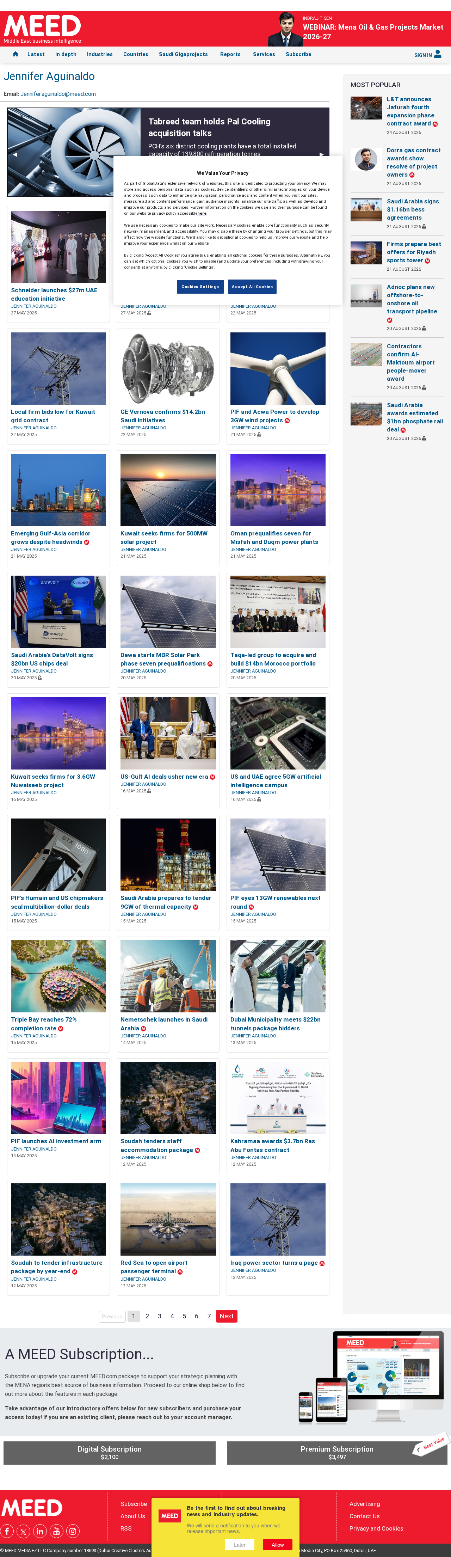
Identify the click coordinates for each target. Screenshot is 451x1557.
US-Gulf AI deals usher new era (165, 776)
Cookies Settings (200, 286)
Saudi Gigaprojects (183, 54)
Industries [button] (100, 54)
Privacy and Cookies (376, 1528)
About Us (133, 1516)
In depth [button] (65, 54)
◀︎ (18, 154)
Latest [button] (36, 54)
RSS (126, 1528)
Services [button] (264, 54)
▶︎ (324, 154)
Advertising (365, 1503)
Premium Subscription (373, 1450)
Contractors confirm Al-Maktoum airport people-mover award (411, 362)
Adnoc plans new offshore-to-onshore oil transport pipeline (412, 299)
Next (228, 1316)
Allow (278, 1544)
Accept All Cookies (252, 286)
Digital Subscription (110, 1452)
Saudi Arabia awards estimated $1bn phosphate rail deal (415, 417)
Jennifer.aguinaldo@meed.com (58, 94)
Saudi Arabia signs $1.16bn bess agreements (413, 209)
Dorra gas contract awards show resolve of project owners (414, 162)
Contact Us (365, 1516)
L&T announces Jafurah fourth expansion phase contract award (410, 111)
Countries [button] (135, 54)
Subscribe (298, 54)
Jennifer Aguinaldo (34, 306)
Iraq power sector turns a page (274, 1262)
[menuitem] (15, 55)
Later (240, 1544)
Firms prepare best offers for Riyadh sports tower (414, 252)
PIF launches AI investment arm (56, 1141)
